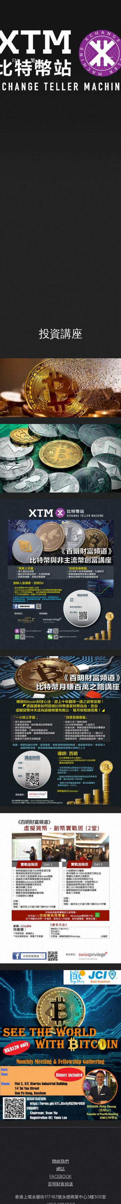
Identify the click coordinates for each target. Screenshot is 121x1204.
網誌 (60, 1168)
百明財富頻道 (60, 1183)
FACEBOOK (60, 1176)
